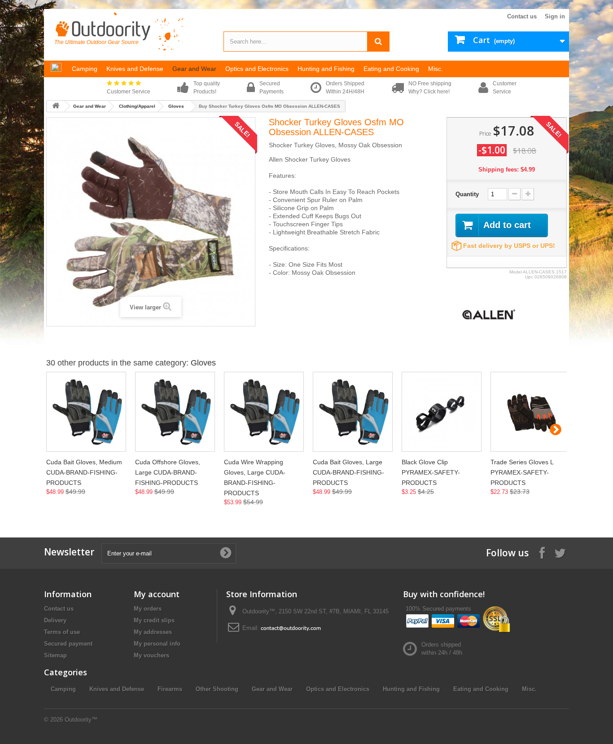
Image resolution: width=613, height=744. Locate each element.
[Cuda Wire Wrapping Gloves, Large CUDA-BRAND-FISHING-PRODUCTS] (264, 412)
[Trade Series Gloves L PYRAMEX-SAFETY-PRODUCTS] (530, 412)
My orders (148, 608)
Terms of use (62, 632)
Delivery (55, 620)
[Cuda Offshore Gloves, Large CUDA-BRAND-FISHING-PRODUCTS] (175, 412)
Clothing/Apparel (137, 106)
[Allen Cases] (489, 314)
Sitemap (55, 655)
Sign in (555, 16)
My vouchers (151, 655)
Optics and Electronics (337, 689)
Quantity (467, 194)
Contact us (522, 16)
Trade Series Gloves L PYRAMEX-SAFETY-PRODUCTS (521, 472)
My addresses (153, 632)
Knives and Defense (116, 689)
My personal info (157, 643)
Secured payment (68, 643)
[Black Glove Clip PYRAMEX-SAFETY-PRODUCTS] (442, 412)
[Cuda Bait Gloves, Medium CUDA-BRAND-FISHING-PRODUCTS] (86, 412)
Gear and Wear (89, 106)
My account (157, 594)
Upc (529, 276)
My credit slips (154, 620)
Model (515, 271)
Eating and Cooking (480, 689)
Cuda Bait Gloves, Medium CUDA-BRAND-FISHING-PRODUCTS (84, 472)
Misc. (529, 689)
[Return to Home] (55, 106)
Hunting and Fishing (411, 689)
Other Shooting (217, 689)
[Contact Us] (291, 628)
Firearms (170, 689)
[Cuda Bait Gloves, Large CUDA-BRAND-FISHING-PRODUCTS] (353, 412)
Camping (63, 689)
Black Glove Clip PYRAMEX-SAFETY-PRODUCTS (431, 472)
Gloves (176, 106)
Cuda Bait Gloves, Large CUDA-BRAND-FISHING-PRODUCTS (348, 472)
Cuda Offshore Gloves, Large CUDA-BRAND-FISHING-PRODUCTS (167, 472)
